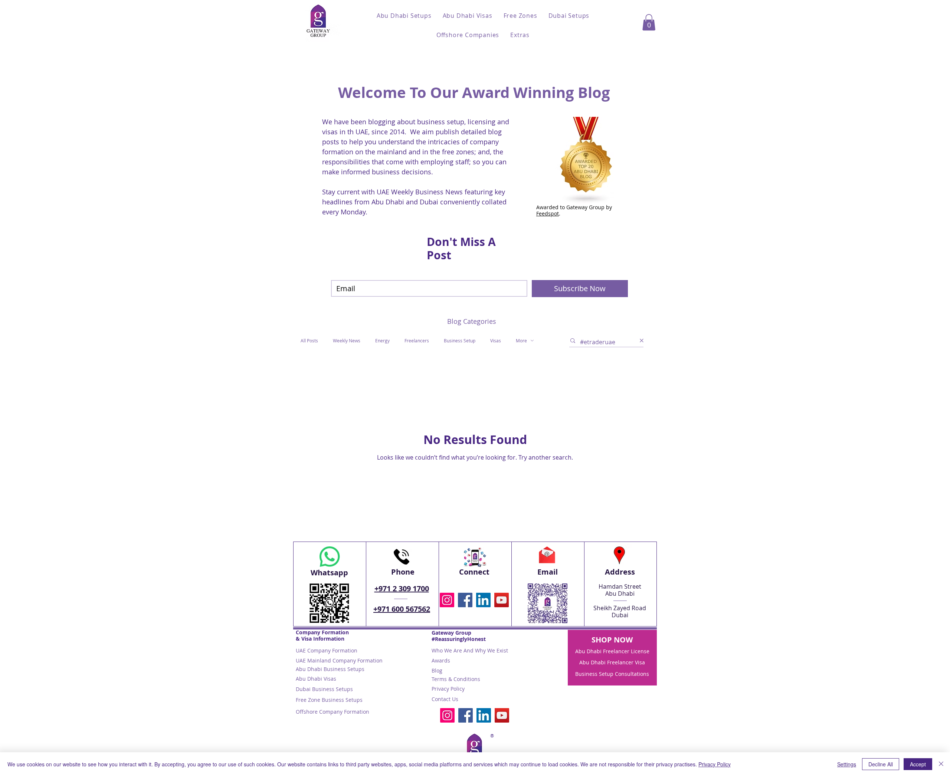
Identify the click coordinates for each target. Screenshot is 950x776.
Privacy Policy (448, 688)
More (521, 340)
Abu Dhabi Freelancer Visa (612, 662)
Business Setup (459, 340)
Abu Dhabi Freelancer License (612, 651)
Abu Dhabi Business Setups (330, 669)
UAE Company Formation (326, 650)
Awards (441, 660)
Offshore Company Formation (332, 711)
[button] (404, 15)
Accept (918, 764)
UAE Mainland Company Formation (339, 660)
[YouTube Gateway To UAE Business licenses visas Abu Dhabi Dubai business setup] (501, 600)
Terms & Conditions (456, 679)
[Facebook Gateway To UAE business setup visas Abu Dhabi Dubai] (465, 600)
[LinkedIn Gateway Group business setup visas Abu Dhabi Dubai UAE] (483, 600)
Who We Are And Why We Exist (470, 650)
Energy (382, 340)
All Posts (309, 340)
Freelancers (416, 340)
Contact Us (445, 699)
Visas (495, 340)
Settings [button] (846, 764)
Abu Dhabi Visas (316, 678)
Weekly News (346, 340)
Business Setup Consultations (612, 673)
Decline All (880, 764)
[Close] (941, 764)
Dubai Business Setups (324, 689)
